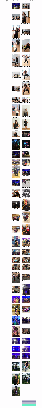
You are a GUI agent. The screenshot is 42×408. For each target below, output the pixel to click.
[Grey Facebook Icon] (35, 0)
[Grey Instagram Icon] (34, 0)
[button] (15, 1)
